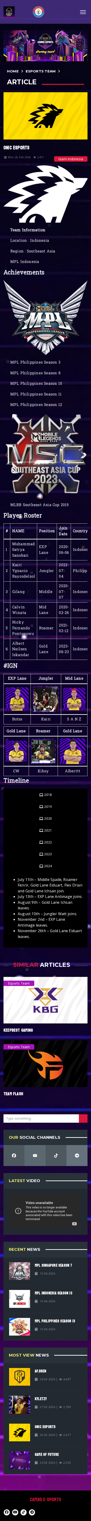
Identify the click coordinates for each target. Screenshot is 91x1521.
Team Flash (13, 1094)
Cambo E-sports (45, 1499)
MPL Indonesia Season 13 (53, 1293)
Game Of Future (47, 1454)
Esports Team (41, 71)
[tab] (46, 795)
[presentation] (46, 795)
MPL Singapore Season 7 (53, 1265)
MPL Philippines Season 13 (55, 1321)
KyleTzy (41, 1398)
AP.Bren (40, 1371)
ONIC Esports (45, 1426)
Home (13, 71)
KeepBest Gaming (18, 1030)
